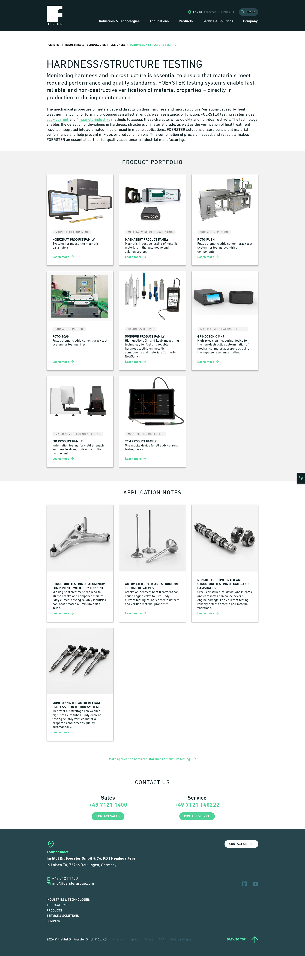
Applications (57, 905)
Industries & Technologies (68, 900)
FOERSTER (54, 45)
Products (54, 911)
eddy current (58, 120)
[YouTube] (255, 884)
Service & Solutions (63, 916)
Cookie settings (181, 939)
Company (54, 921)
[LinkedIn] (244, 883)
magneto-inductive (94, 120)
